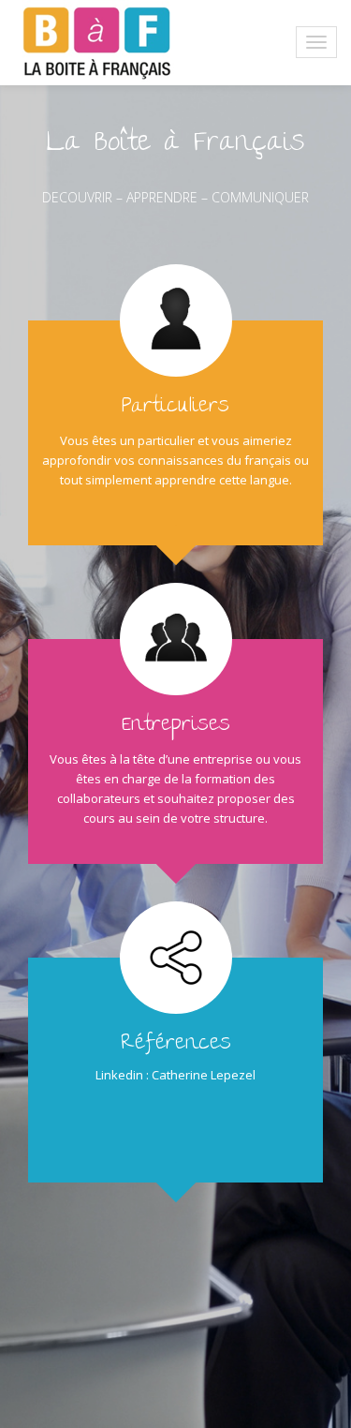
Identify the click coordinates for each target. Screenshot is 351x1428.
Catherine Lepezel (204, 1074)
